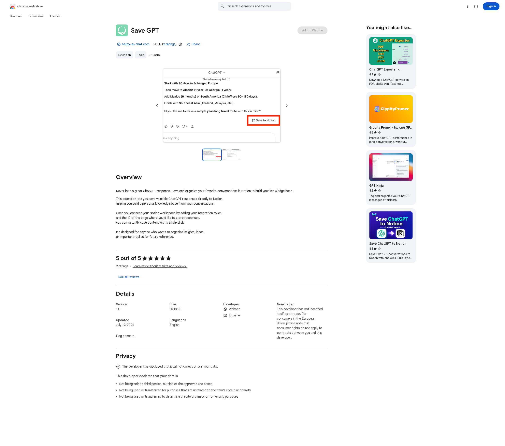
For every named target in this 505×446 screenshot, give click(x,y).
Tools (140, 55)
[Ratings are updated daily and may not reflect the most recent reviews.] (180, 44)
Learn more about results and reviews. (160, 266)
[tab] (16, 16)
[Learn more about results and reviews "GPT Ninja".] (379, 190)
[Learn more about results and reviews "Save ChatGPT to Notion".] (379, 248)
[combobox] (259, 6)
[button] (476, 6)
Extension (124, 55)
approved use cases (198, 384)
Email (232, 315)
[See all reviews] (129, 277)
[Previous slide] (157, 106)
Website (234, 309)
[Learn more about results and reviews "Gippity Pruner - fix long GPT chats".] (379, 132)
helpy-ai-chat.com (136, 44)
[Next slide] (287, 106)
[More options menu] (468, 6)
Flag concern (125, 336)
